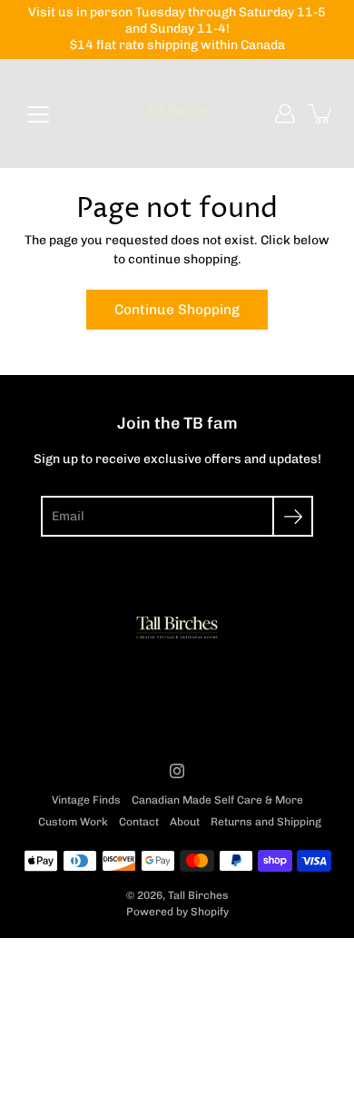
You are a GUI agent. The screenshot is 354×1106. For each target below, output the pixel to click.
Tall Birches (198, 895)
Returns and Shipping (266, 821)
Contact (139, 821)
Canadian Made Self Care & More (217, 800)
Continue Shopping (177, 309)
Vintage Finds (86, 800)
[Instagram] (177, 771)
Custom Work (73, 821)
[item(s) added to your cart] (321, 113)
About (185, 821)
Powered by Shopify (177, 911)
